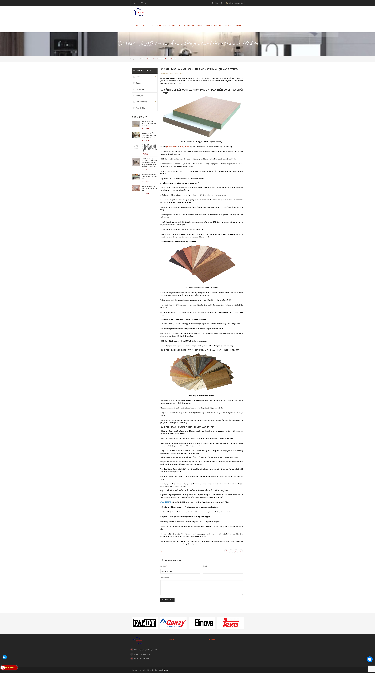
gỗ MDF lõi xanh (171, 147)
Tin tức (200, 25)
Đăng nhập (135, 3)
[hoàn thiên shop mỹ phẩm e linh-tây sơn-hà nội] (136, 188)
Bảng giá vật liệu (213, 25)
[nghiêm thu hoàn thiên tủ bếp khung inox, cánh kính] (136, 177)
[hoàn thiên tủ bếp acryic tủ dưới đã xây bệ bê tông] (136, 124)
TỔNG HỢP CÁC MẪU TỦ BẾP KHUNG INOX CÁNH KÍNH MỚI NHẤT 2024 (149, 148)
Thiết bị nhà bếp (159, 25)
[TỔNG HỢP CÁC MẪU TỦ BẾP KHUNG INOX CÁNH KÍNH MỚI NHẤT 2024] (136, 147)
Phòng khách (175, 25)
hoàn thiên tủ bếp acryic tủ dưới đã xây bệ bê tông (149, 123)
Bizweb (165, 670)
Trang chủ (136, 25)
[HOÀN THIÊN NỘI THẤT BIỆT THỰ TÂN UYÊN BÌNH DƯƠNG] (136, 136)
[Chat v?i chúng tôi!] (370, 659)
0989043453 (239, 25)
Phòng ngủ (189, 25)
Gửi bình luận (167, 600)
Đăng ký (143, 3)
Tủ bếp (146, 25)
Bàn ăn (138, 83)
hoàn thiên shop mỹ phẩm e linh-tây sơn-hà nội (149, 188)
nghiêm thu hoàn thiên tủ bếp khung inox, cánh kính (149, 176)
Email (205, 566)
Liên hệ (227, 25)
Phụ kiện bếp (140, 108)
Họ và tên (163, 566)
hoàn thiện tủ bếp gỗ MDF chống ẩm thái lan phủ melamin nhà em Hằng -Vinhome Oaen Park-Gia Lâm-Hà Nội (149, 163)
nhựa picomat (184, 147)
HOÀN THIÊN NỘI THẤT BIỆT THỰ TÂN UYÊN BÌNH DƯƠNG (149, 135)
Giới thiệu (215, 3)
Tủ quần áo (140, 89)
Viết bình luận (164, 577)
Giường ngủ (140, 95)
